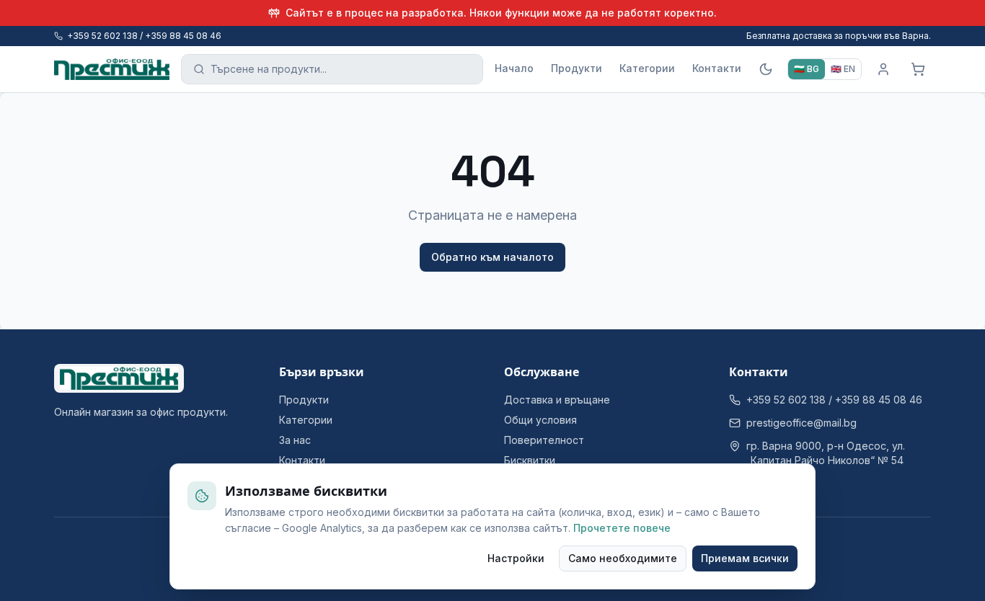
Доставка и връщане (557, 399)
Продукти (576, 68)
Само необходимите (622, 558)
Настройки (515, 558)
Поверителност (544, 440)
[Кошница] (918, 69)
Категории (647, 68)
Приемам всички (745, 558)
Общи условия (540, 420)
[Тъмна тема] (766, 69)
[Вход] (883, 69)
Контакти (716, 68)
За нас (295, 440)
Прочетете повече (622, 528)
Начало (514, 68)
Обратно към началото (492, 257)
